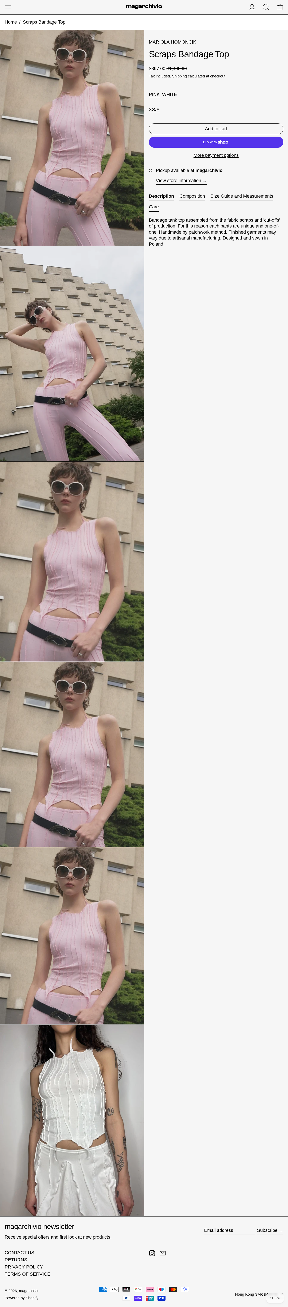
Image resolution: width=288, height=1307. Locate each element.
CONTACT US (19, 1252)
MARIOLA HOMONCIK (172, 42)
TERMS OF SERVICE (27, 1274)
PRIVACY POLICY (24, 1267)
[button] (265, 7)
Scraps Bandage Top (44, 22)
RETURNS (16, 1259)
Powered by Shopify (21, 1298)
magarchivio (29, 1291)
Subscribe (267, 1230)
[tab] (161, 197)
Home (11, 22)
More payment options (216, 155)
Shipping (179, 76)
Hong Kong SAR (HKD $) (257, 1294)
